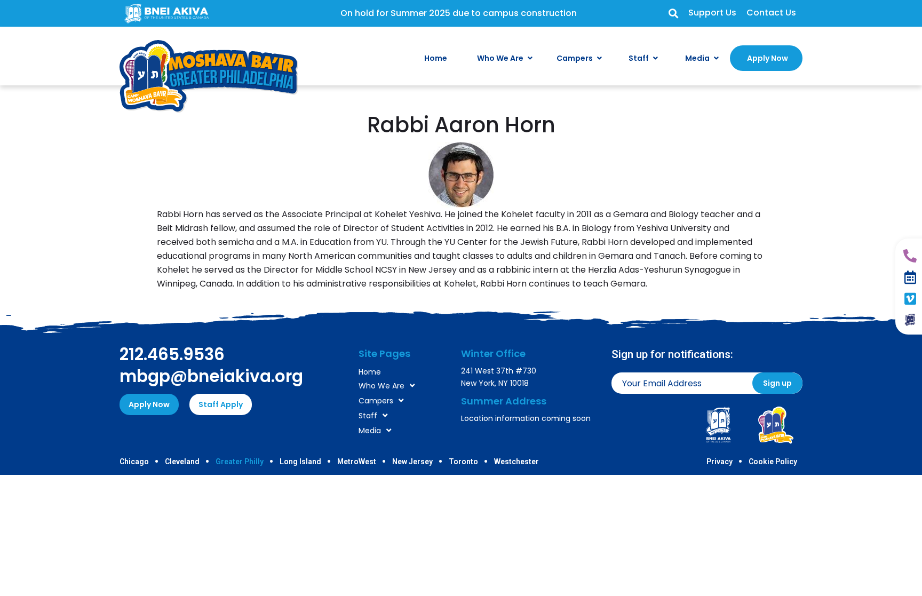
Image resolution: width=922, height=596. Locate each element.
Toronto (463, 461)
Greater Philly (240, 461)
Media (370, 430)
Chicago (134, 461)
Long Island (300, 461)
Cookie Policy (773, 461)
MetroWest (356, 461)
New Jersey (412, 461)
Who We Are (381, 385)
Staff (368, 415)
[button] (673, 14)
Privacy (719, 461)
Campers (376, 400)
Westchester (516, 461)
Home (370, 372)
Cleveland (182, 461)
